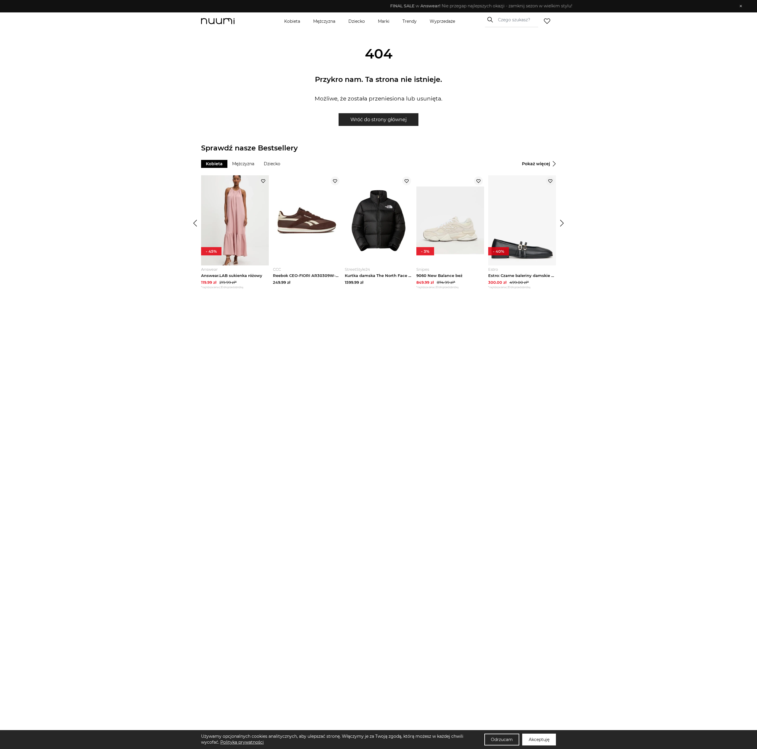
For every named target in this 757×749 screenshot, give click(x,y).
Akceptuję (539, 739)
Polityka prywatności (242, 742)
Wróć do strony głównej (378, 119)
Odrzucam (502, 739)
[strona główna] (227, 21)
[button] (374, 6)
